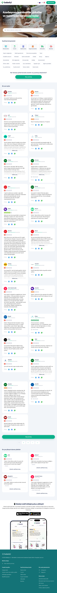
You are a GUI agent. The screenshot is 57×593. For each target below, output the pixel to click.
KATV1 (9, 317)
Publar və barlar (16, 63)
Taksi (41, 53)
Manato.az (37, 265)
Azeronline (10, 210)
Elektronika (23, 574)
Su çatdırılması (6, 67)
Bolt (36, 210)
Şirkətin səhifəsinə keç (15, 469)
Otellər (34, 56)
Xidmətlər (22, 578)
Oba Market (10, 161)
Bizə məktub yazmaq (9, 563)
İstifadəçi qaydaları (6, 574)
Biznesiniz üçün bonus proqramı (46, 581)
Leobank (10, 340)
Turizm (22, 572)
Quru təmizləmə (27, 63)
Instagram (43, 570)
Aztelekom (37, 116)
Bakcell (37, 455)
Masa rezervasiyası (43, 585)
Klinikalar (16, 56)
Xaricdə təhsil (41, 60)
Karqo (40, 56)
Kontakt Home (11, 289)
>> (37, 442)
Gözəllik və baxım (7, 56)
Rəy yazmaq (51, 2)
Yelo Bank (10, 265)
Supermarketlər (24, 576)
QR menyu (41, 583)
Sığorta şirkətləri (47, 63)
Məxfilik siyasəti (5, 576)
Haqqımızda (5, 570)
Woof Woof (37, 317)
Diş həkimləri (6, 60)
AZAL (36, 137)
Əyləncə (47, 56)
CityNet (9, 116)
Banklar (22, 581)
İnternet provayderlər (31, 53)
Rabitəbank (37, 340)
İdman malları (26, 67)
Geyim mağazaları (7, 53)
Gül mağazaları (15, 60)
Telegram (43, 572)
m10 (9, 137)
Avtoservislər (25, 60)
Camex (36, 385)
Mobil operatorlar (19, 53)
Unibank (37, 92)
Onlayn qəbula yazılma (44, 587)
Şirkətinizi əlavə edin (43, 578)
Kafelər (33, 60)
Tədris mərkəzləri (26, 56)
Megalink (10, 92)
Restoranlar (23, 570)
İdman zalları (6, 63)
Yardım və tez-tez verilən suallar (9, 572)
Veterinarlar (35, 67)
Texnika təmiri (16, 67)
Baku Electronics (11, 187)
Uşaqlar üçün (37, 63)
